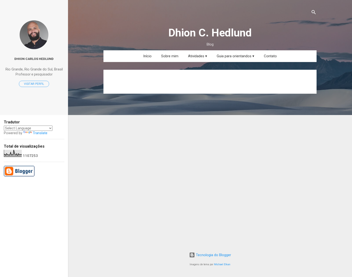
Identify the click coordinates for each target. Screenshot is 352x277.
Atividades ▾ (197, 56)
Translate (40, 133)
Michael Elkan (222, 264)
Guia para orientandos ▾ (235, 56)
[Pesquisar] (314, 13)
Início (147, 56)
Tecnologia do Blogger (213, 255)
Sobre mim (169, 56)
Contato (270, 56)
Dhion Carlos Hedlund (34, 59)
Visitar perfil (34, 84)
